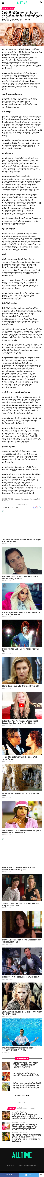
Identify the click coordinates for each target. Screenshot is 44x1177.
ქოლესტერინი (35, 499)
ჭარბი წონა (6, 501)
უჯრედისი (25, 499)
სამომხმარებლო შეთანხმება (27, 1165)
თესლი (17, 499)
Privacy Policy (11, 1165)
